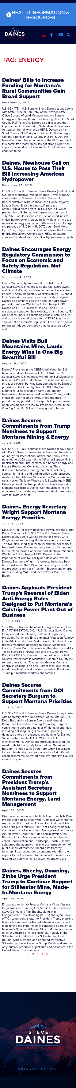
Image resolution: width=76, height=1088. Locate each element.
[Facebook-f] (51, 35)
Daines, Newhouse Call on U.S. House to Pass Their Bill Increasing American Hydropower (35, 171)
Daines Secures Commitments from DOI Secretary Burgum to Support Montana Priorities (37, 693)
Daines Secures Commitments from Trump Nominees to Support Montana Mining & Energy (36, 428)
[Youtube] (61, 35)
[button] (43, 34)
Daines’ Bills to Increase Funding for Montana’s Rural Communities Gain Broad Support (33, 88)
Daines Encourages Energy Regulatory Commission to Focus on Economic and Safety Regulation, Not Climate (36, 260)
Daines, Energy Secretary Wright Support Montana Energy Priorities (34, 512)
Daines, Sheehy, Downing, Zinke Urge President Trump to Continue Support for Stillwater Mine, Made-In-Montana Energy (37, 881)
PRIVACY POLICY (37, 1069)
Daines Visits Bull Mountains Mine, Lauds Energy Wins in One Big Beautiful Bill (32, 349)
